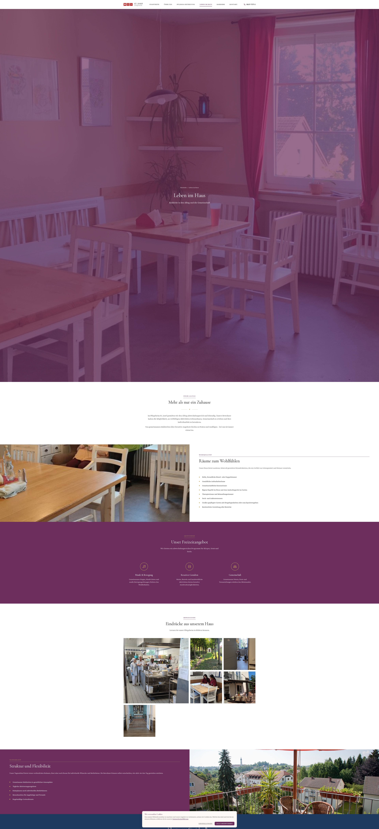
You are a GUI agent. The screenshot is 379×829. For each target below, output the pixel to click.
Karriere (221, 4)
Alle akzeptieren (224, 824)
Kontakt (233, 4)
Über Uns (168, 4)
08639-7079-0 (250, 4)
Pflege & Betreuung (186, 4)
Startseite (154, 4)
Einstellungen (205, 824)
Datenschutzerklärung (180, 819)
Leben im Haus (206, 4)
